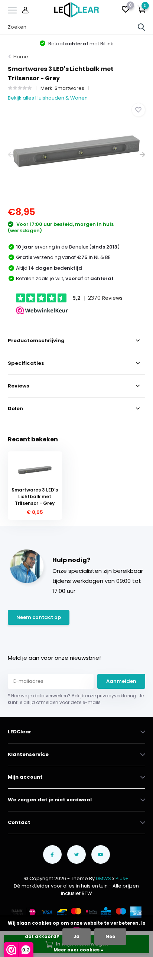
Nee (110, 936)
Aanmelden (121, 681)
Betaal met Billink (80, 43)
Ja (76, 936)
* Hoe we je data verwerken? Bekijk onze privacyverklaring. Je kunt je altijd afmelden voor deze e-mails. (76, 698)
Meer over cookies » (78, 950)
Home (20, 56)
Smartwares (69, 88)
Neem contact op (38, 617)
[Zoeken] (141, 27)
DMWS (103, 878)
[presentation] (10, 154)
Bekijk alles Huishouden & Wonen (48, 97)
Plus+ (121, 878)
